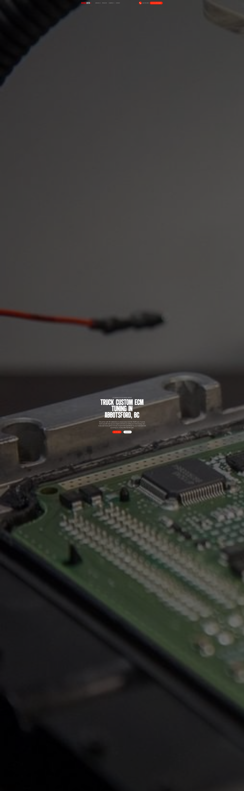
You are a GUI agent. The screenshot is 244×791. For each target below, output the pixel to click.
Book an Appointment (156, 3)
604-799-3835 (117, 432)
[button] (98, 3)
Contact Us (127, 432)
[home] (86, 3)
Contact (118, 2)
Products (104, 2)
